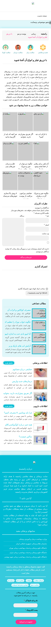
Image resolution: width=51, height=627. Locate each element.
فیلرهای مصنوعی (37, 100)
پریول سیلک (38, 85)
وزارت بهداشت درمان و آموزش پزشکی (33, 539)
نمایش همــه (9, 363)
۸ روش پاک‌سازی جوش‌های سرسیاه (10, 194)
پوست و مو (21, 34)
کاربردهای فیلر (25, 100)
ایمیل (46, 225)
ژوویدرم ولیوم (20, 94)
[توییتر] (48, 283)
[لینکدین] (48, 286)
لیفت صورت (7, 100)
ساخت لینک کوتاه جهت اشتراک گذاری (31, 289)
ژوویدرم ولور (30, 94)
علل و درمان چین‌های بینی (10, 165)
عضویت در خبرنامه (25, 622)
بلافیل (14, 83)
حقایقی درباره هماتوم (22, 369)
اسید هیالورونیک (36, 83)
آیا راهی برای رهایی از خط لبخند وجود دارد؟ (41, 166)
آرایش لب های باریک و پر (20, 346)
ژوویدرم (28, 91)
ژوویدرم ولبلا (39, 94)
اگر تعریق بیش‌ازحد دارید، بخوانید (25, 135)
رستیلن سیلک (22, 88)
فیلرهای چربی (18, 97)
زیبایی (33, 34)
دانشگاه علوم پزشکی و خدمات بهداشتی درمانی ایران (28, 553)
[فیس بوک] (48, 277)
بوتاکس (46, 85)
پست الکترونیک (31, 610)
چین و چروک (15, 85)
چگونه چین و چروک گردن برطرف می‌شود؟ (41, 196)
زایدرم (34, 91)
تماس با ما (20, 580)
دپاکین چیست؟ (25, 436)
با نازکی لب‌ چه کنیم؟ (41, 135)
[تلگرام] (48, 274)
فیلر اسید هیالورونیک (30, 97)
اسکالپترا (45, 83)
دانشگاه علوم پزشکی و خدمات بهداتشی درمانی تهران (28, 548)
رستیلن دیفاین (44, 88)
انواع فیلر (26, 83)
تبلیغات (29, 580)
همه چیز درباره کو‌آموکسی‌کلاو (18, 425)
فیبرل (41, 97)
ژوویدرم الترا (19, 91)
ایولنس (19, 83)
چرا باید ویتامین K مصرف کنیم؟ (18, 413)
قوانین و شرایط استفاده (20, 585)
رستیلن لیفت (12, 88)
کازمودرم (16, 100)
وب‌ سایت (45, 234)
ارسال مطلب (38, 580)
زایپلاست (40, 91)
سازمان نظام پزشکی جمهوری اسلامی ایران (31, 544)
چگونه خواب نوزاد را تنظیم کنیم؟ (16, 322)
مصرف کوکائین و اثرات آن (19, 310)
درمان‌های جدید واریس (22, 381)
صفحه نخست (42, 16)
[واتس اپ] (48, 271)
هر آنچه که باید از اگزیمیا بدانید (10, 135)
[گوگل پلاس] (48, 280)
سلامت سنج (35, 585)
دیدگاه (22, 216)
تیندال (23, 85)
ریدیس (46, 91)
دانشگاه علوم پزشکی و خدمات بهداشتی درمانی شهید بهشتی (25, 557)
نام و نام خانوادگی (31, 601)
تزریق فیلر (29, 85)
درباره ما (11, 580)
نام (47, 216)
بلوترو (9, 83)
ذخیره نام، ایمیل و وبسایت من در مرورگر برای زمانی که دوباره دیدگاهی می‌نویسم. (27, 250)
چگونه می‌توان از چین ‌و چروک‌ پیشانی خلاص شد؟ (26, 166)
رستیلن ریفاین (33, 88)
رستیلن (7, 85)
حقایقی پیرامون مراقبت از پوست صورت (25, 196)
